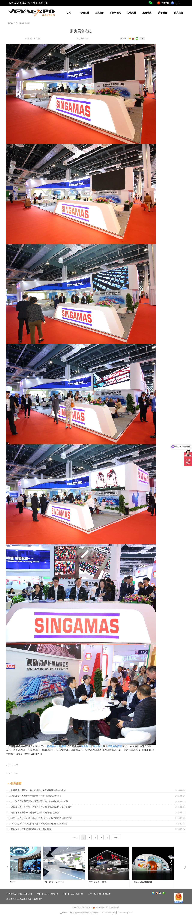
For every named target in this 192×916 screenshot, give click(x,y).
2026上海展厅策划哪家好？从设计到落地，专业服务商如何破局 (38, 801)
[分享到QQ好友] (160, 893)
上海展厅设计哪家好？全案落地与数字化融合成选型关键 (35, 796)
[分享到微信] (137, 38)
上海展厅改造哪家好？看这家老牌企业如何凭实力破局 (34, 812)
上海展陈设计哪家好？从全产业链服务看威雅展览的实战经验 (37, 790)
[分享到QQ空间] (130, 38)
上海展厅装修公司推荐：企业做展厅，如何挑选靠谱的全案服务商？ (40, 807)
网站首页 (11, 23)
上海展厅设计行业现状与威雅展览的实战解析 (30, 829)
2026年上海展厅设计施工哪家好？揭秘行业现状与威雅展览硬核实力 (40, 818)
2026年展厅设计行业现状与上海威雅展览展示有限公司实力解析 (38, 824)
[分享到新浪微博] (133, 38)
